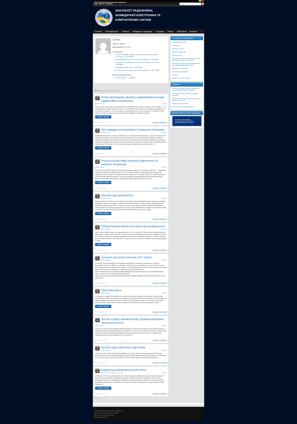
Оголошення (119, 372)
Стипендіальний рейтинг (180, 72)
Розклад (174, 75)
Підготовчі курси (111, 290)
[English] (203, 1)
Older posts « (97, 398)
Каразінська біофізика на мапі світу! (123, 370)
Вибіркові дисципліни (179, 52)
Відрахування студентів (180, 68)
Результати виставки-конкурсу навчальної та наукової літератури (137, 62)
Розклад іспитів (177, 55)
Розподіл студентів (178, 49)
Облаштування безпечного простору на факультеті (133, 70)
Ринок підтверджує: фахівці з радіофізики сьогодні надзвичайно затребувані (132, 99)
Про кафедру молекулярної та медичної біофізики (132, 59)
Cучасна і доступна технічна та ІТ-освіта (126, 257)
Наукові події (107, 372)
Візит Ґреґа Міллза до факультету (183, 107)
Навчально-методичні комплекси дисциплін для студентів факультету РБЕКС (186, 59)
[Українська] (200, 1)
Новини (113, 372)
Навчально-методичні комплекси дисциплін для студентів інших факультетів (186, 64)
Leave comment (159, 122)
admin (165, 103)
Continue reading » (103, 117)
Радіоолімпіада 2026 (179, 42)
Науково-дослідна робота (124, 67)
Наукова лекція (121, 78)
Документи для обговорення (181, 78)
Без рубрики (100, 103)
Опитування (176, 45)
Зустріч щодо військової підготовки (123, 347)
